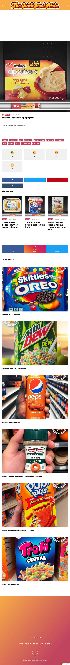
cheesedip (14, 140)
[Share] (12, 180)
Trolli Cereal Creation (10, 584)
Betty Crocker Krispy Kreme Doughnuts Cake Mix (57, 226)
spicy (17, 143)
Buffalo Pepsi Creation (11, 422)
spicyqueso (26, 143)
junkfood (50, 140)
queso (11, 143)
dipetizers (28, 140)
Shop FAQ (48, 644)
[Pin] (57, 180)
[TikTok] (37, 637)
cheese (5, 140)
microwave (60, 140)
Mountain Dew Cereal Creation (14, 368)
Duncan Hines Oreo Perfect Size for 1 (35, 224)
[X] (32, 637)
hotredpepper (39, 140)
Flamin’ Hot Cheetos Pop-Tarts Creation (18, 530)
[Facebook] (29, 637)
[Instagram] (34, 637)
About (21, 644)
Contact (28, 644)
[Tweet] (35, 180)
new (4, 143)
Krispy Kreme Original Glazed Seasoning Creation (22, 476)
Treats (7, 114)
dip (21, 140)
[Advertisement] (35, 26)
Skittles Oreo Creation (11, 314)
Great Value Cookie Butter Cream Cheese (10, 224)
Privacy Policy (38, 644)
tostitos (36, 143)
